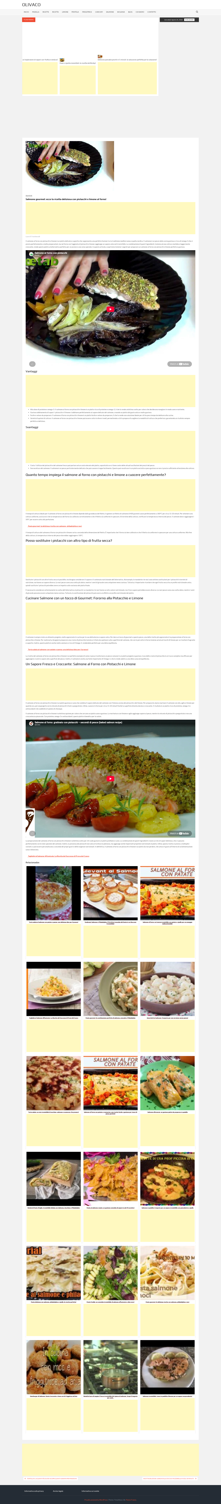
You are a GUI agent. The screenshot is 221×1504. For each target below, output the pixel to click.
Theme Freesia (131, 1500)
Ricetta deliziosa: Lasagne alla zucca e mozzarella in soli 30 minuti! (168, 1478)
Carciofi (99, 12)
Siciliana (121, 12)
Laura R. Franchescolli (33, 236)
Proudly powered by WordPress (95, 1500)
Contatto (151, 12)
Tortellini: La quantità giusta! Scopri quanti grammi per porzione (52, 1478)
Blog (130, 12)
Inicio (26, 12)
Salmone (110, 12)
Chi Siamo (140, 12)
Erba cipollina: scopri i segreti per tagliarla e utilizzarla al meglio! (52, 60)
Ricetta (55, 12)
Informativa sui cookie (90, 1491)
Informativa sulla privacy (34, 1491)
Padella (35, 12)
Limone (65, 12)
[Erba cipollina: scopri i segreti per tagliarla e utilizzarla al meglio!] (52, 56)
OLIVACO (31, 4)
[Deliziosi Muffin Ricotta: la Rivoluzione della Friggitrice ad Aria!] (105, 56)
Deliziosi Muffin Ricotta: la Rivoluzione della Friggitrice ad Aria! (105, 60)
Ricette (46, 12)
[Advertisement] (52, 78)
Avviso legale (58, 1491)
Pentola (75, 12)
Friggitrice (87, 12)
